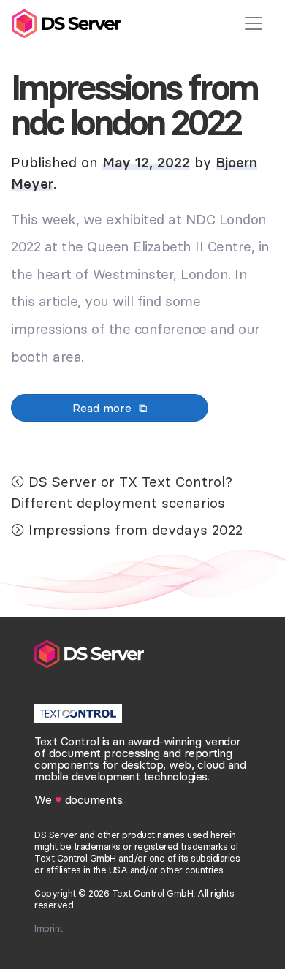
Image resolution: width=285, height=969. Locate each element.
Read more (102, 407)
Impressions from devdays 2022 (135, 530)
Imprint (48, 928)
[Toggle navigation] (253, 23)
